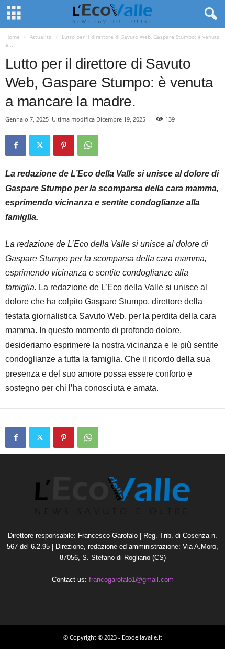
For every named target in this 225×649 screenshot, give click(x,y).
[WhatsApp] (87, 145)
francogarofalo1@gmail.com (131, 580)
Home (12, 36)
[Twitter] (39, 145)
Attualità (41, 36)
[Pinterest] (63, 145)
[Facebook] (15, 145)
